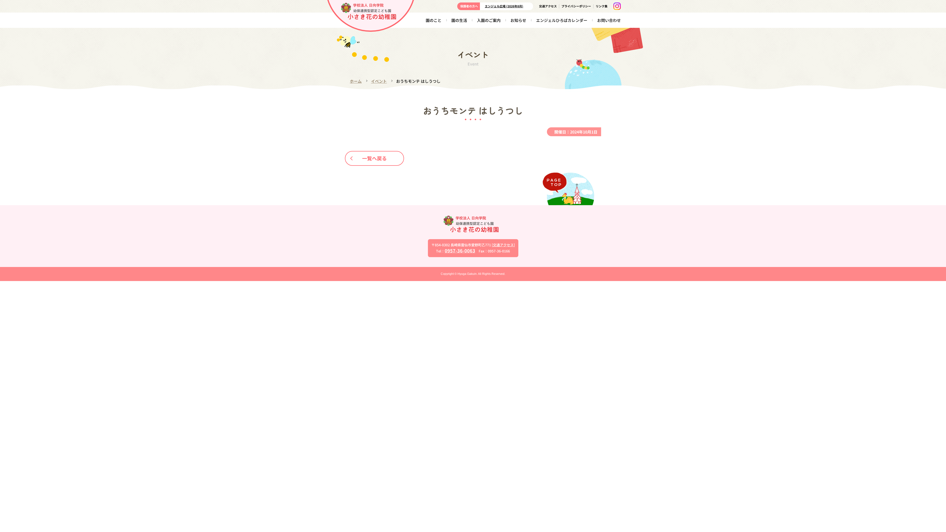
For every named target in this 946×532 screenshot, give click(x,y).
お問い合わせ (609, 20)
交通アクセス (548, 6)
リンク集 (602, 6)
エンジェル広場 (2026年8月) (504, 6)
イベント (379, 81)
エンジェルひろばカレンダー (561, 20)
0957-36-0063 (460, 250)
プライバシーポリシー (576, 6)
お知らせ (518, 20)
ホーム (356, 81)
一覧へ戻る (374, 158)
